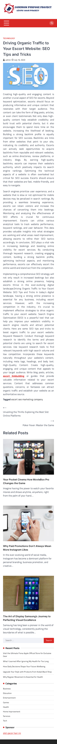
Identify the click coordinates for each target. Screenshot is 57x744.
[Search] (51, 23)
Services (6, 716)
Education (7, 693)
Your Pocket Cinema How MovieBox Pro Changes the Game (26, 481)
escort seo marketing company (27, 399)
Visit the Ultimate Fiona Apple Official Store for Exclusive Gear (27, 655)
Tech (5, 720)
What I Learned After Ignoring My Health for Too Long (26, 661)
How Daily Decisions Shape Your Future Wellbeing (24, 666)
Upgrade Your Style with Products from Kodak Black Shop (27, 671)
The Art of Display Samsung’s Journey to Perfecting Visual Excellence (27, 618)
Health (6, 706)
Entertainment (9, 697)
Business (7, 688)
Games (6, 702)
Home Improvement (11, 711)
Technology (9, 38)
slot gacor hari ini (12, 733)
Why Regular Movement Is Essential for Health (23, 676)
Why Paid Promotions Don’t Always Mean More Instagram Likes (27, 547)
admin (8, 59)
